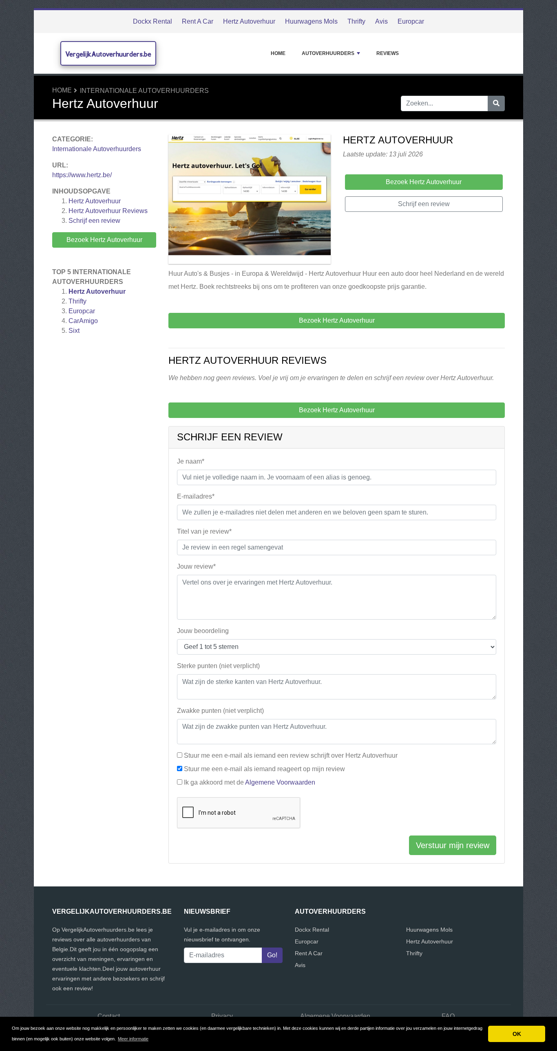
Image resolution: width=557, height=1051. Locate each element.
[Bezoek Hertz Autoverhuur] (249, 200)
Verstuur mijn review (452, 845)
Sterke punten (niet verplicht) (218, 665)
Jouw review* (196, 566)
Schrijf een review (94, 220)
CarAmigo (83, 320)
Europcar (411, 21)
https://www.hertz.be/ (82, 175)
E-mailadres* (195, 496)
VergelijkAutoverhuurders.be (108, 54)
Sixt (74, 330)
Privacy (222, 1016)
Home (278, 53)
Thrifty (356, 21)
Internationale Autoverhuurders (144, 90)
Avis (381, 21)
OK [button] (517, 1034)
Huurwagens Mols (311, 21)
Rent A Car (197, 21)
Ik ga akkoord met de (249, 782)
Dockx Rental (152, 21)
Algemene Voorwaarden (280, 782)
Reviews (387, 53)
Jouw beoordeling (203, 630)
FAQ (448, 1016)
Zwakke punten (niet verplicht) (220, 710)
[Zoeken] (496, 103)
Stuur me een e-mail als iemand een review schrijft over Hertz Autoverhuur (291, 755)
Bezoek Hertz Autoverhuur (104, 239)
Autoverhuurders (328, 53)
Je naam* (190, 461)
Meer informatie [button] (133, 1038)
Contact (108, 1016)
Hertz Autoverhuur (249, 21)
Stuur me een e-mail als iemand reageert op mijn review (264, 768)
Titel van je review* (204, 531)
